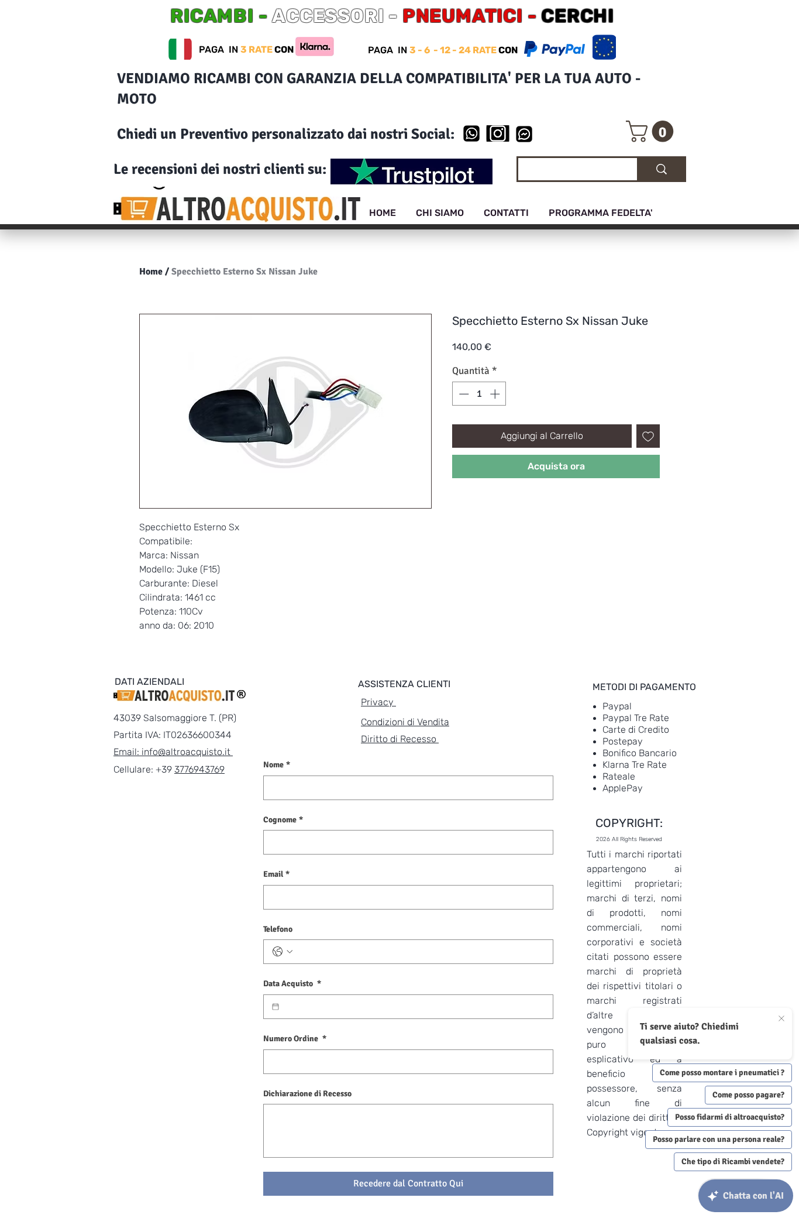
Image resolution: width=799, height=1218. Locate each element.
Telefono (277, 929)
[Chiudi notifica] (781, 1019)
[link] (652, 131)
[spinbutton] (479, 394)
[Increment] (496, 394)
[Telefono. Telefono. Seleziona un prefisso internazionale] (282, 952)
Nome (276, 765)
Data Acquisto (292, 984)
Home (151, 271)
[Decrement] (462, 394)
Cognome (283, 820)
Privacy (378, 702)
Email (276, 874)
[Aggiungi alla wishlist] (648, 436)
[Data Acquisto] (275, 1006)
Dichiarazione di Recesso (307, 1094)
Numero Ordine (294, 1039)
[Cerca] (660, 169)
